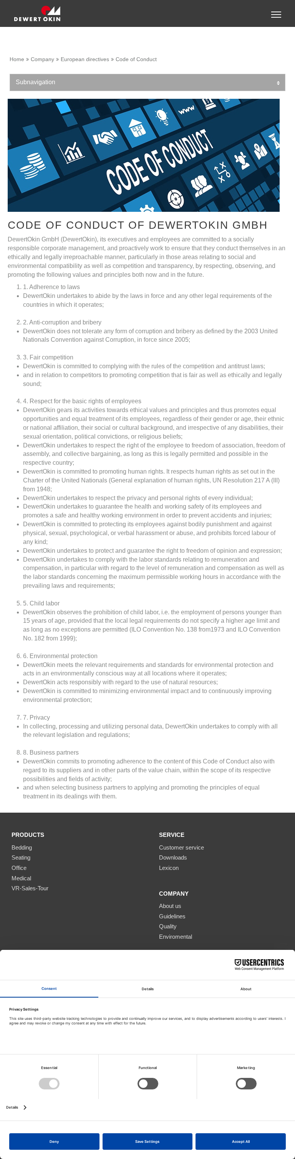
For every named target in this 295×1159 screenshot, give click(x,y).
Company (42, 59)
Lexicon (169, 868)
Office (19, 868)
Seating (21, 857)
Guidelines (172, 916)
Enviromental (175, 936)
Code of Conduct (136, 59)
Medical (21, 878)
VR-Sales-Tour (30, 888)
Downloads (173, 857)
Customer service (181, 847)
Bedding (22, 847)
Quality (168, 926)
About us (170, 906)
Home (17, 59)
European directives (85, 59)
